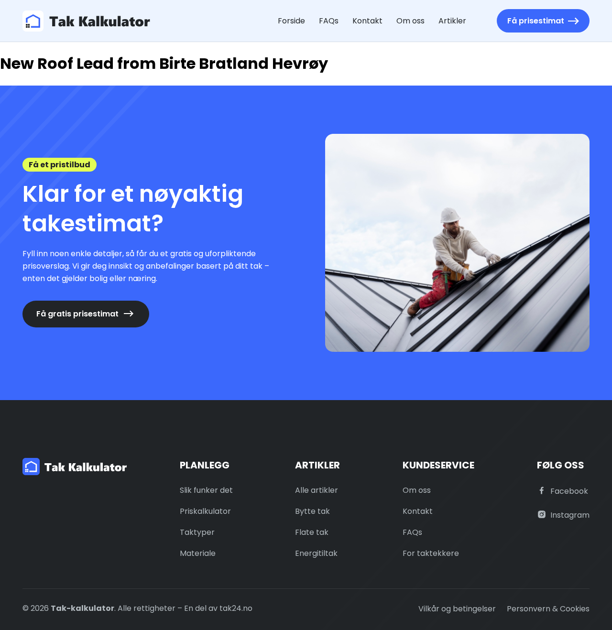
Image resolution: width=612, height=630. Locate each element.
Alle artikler (316, 490)
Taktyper (197, 532)
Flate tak (311, 532)
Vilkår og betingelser (457, 608)
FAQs (329, 20)
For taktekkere (431, 553)
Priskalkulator (205, 511)
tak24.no (235, 608)
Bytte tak (312, 511)
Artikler (452, 20)
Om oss (410, 20)
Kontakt (367, 20)
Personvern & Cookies (548, 608)
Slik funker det (206, 490)
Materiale (198, 553)
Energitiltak (316, 553)
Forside (291, 20)
